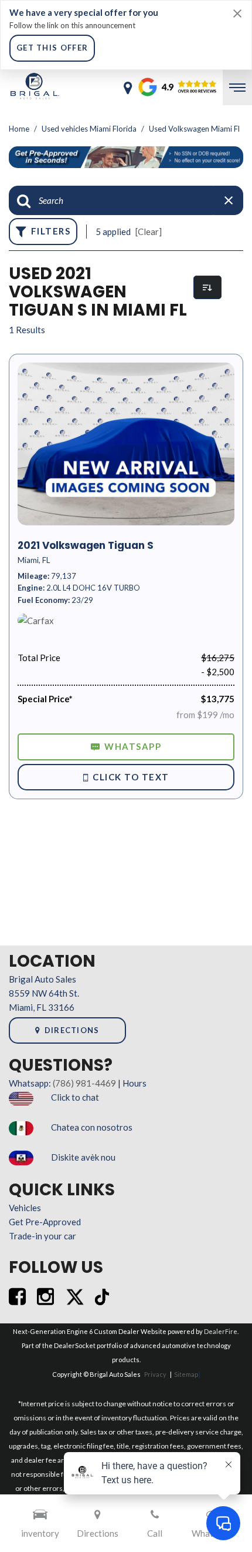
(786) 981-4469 (84, 1083)
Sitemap (186, 1374)
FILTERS (51, 231)
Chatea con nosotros (91, 1127)
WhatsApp (132, 746)
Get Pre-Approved (45, 1221)
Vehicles (25, 1207)
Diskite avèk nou (83, 1157)
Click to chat (75, 1097)
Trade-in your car (42, 1236)
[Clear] (148, 231)
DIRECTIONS (72, 1030)
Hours (134, 1083)
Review (156, 87)
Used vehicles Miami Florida (90, 128)
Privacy (155, 1374)
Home (20, 128)
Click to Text (131, 777)
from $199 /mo (205, 714)
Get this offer (52, 47)
